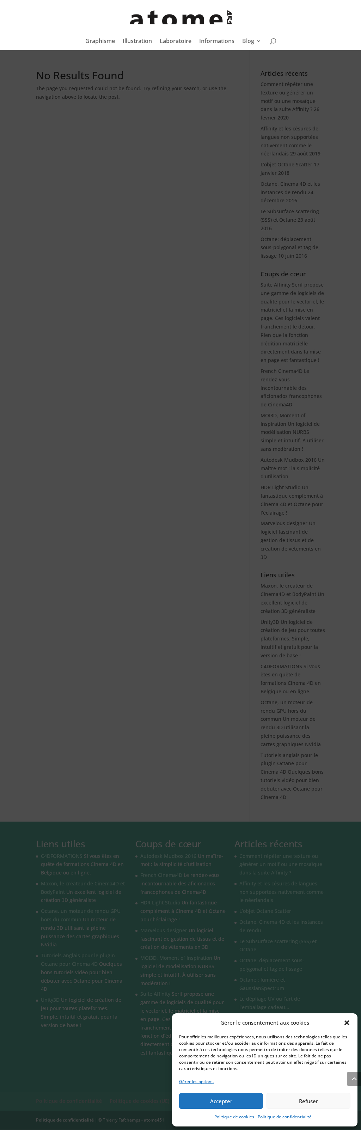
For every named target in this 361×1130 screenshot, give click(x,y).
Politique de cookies (234, 1117)
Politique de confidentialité (285, 1117)
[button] (346, 1022)
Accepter (221, 1101)
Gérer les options (196, 1082)
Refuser (308, 1101)
